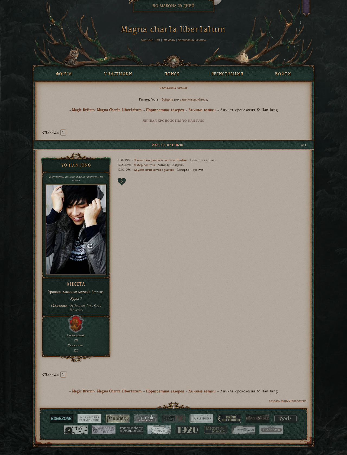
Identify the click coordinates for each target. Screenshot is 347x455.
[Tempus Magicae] (243, 429)
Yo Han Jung (76, 166)
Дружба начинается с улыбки (154, 170)
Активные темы (173, 87)
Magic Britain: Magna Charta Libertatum (107, 110)
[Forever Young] (89, 418)
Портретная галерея (165, 110)
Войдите (167, 99)
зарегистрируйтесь (193, 99)
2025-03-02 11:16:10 (167, 145)
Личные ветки (202, 110)
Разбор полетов (144, 165)
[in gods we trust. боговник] (285, 418)
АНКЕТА (75, 284)
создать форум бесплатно (287, 400)
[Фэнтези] (215, 429)
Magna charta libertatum (173, 30)
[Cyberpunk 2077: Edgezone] (61, 418)
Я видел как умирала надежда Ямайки (160, 160)
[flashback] (271, 429)
